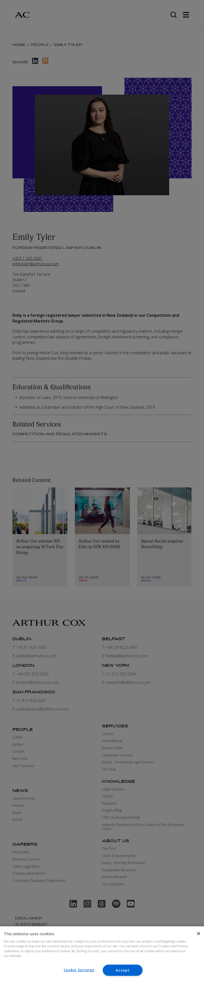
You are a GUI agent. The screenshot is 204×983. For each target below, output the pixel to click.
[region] (102, 954)
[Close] (198, 933)
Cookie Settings (79, 970)
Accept (122, 970)
